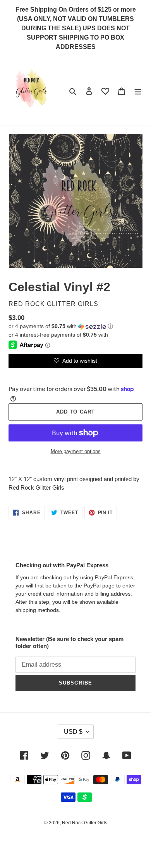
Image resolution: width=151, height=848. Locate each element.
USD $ (73, 731)
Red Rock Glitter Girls (84, 822)
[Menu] (138, 91)
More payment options (76, 451)
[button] (61, 326)
